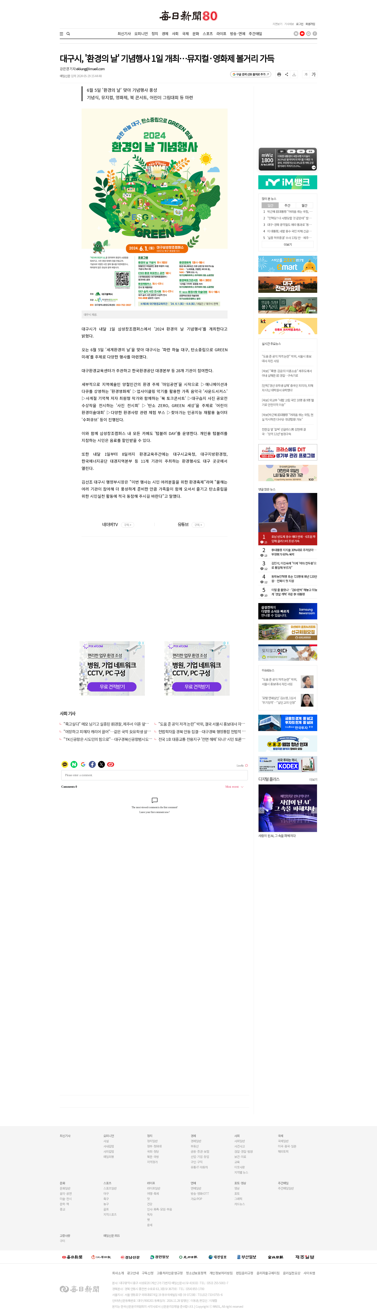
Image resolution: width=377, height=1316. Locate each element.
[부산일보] (246, 1257)
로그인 (299, 24)
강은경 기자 (68, 68)
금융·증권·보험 (200, 1151)
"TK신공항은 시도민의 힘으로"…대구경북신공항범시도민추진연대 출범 (118, 739)
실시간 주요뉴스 (271, 343)
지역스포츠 (110, 1214)
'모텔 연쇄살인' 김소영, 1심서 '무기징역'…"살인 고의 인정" (279, 700)
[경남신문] (130, 1257)
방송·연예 (237, 33)
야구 (106, 1193)
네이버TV (116, 524)
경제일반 (196, 1140)
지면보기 (277, 24)
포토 (237, 1193)
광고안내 (133, 1273)
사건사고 (239, 1146)
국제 (185, 33)
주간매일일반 (286, 1188)
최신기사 (124, 33)
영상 (237, 1188)
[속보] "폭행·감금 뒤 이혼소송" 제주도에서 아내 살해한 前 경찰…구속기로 (287, 373)
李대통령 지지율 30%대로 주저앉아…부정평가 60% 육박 (293, 552)
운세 (149, 1224)
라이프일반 (153, 1188)
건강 (149, 1203)
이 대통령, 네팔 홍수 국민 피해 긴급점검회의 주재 (296, 231)
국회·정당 (153, 1151)
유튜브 (190, 524)
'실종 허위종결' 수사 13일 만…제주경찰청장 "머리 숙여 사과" (303, 237)
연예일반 (196, 1188)
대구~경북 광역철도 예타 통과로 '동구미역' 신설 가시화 (299, 224)
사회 (175, 33)
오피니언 (141, 33)
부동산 (195, 1146)
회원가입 (310, 24)
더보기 (313, 779)
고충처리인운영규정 (170, 1273)
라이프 (221, 33)
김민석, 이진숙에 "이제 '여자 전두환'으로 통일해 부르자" (293, 565)
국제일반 (283, 1140)
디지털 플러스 (268, 779)
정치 (154, 33)
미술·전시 (66, 1198)
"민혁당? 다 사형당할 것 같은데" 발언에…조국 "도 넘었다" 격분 (304, 218)
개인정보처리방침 (221, 1273)
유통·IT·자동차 (199, 1167)
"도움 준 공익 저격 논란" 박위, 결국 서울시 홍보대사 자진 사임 (205, 724)
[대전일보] (217, 1257)
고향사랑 (65, 1235)
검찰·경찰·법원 (243, 1151)
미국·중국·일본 (287, 1146)
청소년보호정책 (196, 1273)
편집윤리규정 (244, 1273)
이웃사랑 (239, 1167)
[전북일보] (275, 1257)
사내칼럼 (108, 1146)
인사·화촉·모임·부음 (159, 1209)
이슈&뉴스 (268, 670)
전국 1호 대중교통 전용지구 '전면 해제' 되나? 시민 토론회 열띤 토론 (209, 739)
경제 (165, 33)
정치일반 (152, 1140)
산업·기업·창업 (200, 1156)
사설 (106, 1140)
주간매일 (255, 33)
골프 (106, 1209)
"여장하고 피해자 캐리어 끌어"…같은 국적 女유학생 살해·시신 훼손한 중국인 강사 (126, 731)
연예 (193, 1183)
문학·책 (64, 1203)
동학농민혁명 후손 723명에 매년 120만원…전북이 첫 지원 (294, 578)
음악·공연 (66, 1193)
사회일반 (239, 1140)
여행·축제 (153, 1193)
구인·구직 (196, 1161)
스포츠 (207, 33)
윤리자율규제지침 (268, 1273)
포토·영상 (240, 1183)
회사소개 (118, 1273)
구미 (62, 1240)
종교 (62, 1209)
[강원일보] (101, 1257)
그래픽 (238, 1198)
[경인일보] (159, 1257)
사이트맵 (309, 1273)
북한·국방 (153, 1156)
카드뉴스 (239, 1203)
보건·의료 (240, 1156)
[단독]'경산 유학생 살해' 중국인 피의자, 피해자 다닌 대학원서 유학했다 (287, 387)
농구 (106, 1203)
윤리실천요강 (291, 1273)
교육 (237, 1161)
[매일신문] (72, 1257)
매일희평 (108, 1156)
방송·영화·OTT (200, 1193)
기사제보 (289, 24)
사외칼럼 (108, 1151)
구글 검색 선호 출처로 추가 (250, 74)
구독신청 (147, 1273)
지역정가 (152, 1161)
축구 (106, 1198)
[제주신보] (305, 1257)
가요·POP (196, 1198)
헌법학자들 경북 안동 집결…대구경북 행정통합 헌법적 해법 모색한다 (210, 731)
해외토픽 (283, 1151)
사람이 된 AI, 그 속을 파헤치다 (277, 835)
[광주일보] (188, 1257)
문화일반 (65, 1188)
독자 (149, 1214)
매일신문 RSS (111, 1235)
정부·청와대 (154, 1146)
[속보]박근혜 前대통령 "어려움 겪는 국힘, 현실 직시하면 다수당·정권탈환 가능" (287, 417)
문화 (195, 33)
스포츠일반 (110, 1188)
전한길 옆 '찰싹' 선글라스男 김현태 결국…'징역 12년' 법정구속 (284, 431)
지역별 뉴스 (241, 1172)
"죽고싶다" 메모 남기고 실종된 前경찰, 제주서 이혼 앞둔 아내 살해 (113, 724)
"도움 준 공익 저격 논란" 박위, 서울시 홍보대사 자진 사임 (279, 681)
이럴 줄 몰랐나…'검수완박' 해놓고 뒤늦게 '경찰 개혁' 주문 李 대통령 (294, 592)
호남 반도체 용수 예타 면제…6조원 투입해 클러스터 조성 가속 (293, 538)
